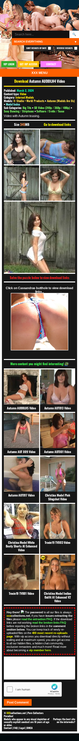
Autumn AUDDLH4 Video (47, 81)
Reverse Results (65, 48)
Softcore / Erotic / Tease (50, 111)
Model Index (13, 104)
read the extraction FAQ (36, 619)
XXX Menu (39, 72)
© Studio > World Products (29, 101)
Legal (22, 728)
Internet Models (25, 97)
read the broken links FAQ (49, 622)
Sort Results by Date (36, 48)
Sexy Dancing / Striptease (19, 111)
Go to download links (57, 124)
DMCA (30, 728)
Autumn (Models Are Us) (61, 101)
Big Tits (27, 108)
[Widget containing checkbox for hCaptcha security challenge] (33, 689)
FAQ (16, 728)
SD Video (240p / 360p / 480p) (52, 108)
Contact (8, 728)
